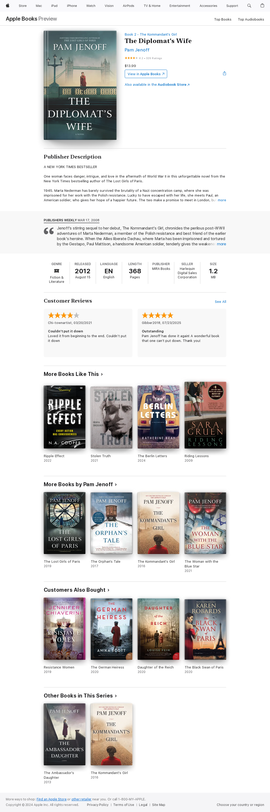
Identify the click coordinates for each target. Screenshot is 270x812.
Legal (143, 805)
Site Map (158, 805)
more (222, 200)
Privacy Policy (97, 805)
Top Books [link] (223, 19)
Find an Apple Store (52, 799)
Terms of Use (123, 805)
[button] (249, 6)
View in (144, 74)
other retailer (81, 799)
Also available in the (155, 85)
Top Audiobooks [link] (251, 19)
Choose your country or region (240, 805)
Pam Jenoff (137, 49)
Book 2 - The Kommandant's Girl (151, 34)
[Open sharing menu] (224, 73)
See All (220, 302)
